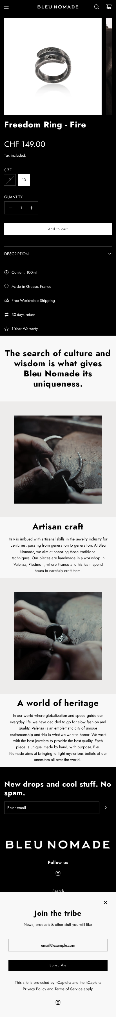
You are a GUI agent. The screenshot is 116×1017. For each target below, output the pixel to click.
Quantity (13, 197)
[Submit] (105, 808)
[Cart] (109, 7)
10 (24, 180)
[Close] (105, 902)
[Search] (96, 7)
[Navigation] (6, 7)
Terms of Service (68, 989)
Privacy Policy (34, 989)
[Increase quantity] (31, 208)
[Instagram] (58, 873)
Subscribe (58, 965)
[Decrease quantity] (11, 208)
